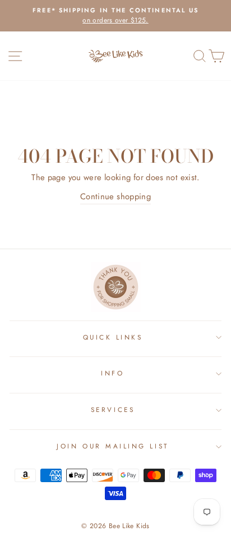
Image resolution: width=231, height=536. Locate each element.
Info (112, 373)
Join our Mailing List (112, 446)
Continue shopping (115, 196)
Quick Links (113, 337)
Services (113, 409)
